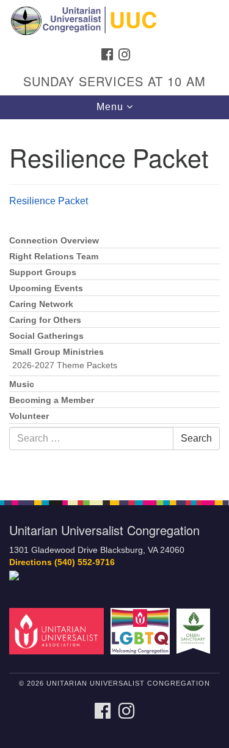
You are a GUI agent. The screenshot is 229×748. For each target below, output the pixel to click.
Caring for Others (45, 320)
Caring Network (41, 304)
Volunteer (29, 416)
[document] (114, 303)
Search (196, 438)
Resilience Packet (48, 201)
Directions (30, 562)
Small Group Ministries (56, 352)
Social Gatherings (46, 336)
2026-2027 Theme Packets (64, 365)
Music (21, 384)
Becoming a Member (51, 400)
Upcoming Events (46, 288)
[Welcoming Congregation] (142, 630)
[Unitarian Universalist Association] (58, 630)
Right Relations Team (53, 256)
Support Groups (42, 272)
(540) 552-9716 (84, 562)
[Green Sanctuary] (195, 630)
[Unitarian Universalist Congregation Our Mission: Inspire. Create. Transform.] (114, 21)
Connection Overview (54, 240)
